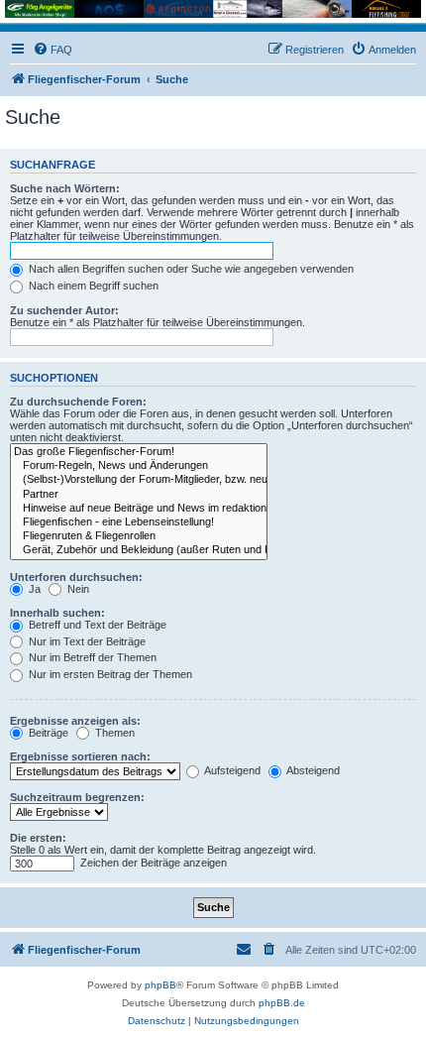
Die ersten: (38, 838)
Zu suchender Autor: (64, 310)
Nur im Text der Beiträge (86, 641)
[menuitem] (52, 49)
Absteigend (312, 770)
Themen (113, 733)
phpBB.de (282, 1002)
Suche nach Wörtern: (65, 188)
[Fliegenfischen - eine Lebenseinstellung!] (139, 522)
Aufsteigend (231, 770)
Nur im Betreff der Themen (91, 657)
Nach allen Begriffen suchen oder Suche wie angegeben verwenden (190, 269)
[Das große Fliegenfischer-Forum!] (139, 452)
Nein (76, 589)
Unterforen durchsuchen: (76, 577)
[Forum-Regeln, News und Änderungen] (139, 466)
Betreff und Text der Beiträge (96, 625)
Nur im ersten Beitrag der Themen (109, 674)
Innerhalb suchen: (57, 613)
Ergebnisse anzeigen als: (75, 721)
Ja (33, 589)
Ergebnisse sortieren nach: (80, 756)
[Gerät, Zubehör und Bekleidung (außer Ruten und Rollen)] (139, 550)
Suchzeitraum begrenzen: (77, 797)
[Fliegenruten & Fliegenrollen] (139, 536)
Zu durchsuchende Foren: (78, 401)
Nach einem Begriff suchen (92, 285)
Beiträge (47, 733)
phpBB (160, 985)
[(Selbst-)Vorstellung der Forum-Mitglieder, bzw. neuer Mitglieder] (139, 480)
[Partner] (139, 495)
